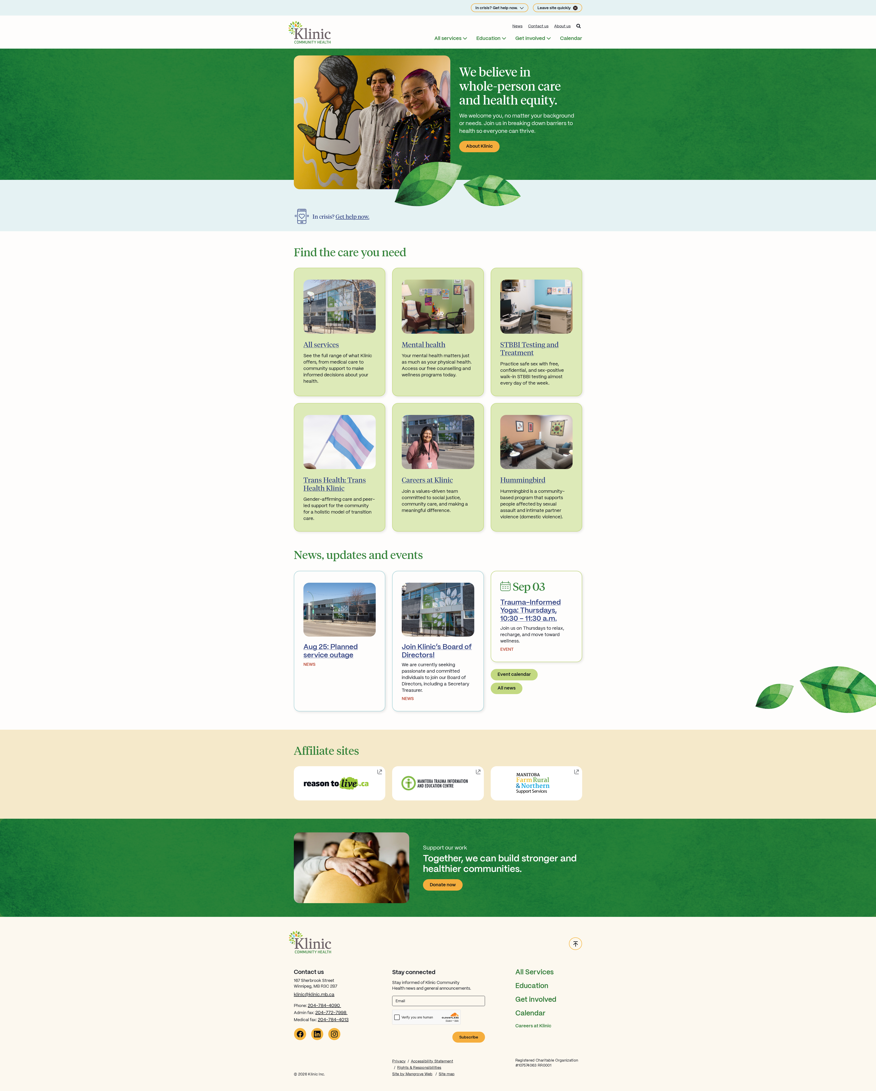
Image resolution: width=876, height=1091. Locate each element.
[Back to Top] (575, 944)
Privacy (399, 1061)
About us (562, 26)
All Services (534, 972)
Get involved (530, 38)
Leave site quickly (554, 8)
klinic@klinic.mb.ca (314, 995)
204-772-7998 (331, 1013)
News (517, 26)
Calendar (571, 38)
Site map (447, 1074)
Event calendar (514, 674)
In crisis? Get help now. (496, 8)
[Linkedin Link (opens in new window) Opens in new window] (317, 1039)
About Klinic (479, 146)
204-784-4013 (333, 1020)
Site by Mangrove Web (412, 1074)
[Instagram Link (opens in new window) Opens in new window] (334, 1039)
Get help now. (352, 216)
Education (488, 38)
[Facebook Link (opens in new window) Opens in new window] (300, 1039)
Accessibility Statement (432, 1061)
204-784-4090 (324, 1006)
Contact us (538, 26)
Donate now (443, 885)
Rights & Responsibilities (419, 1068)
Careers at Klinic (533, 1026)
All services (447, 38)
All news (507, 688)
